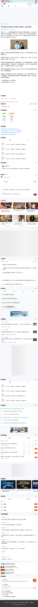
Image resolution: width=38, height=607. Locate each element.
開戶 (36, 444)
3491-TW (7, 32)
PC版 (5, 602)
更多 (35, 261)
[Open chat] (35, 6)
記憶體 (4, 504)
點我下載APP (13, 82)
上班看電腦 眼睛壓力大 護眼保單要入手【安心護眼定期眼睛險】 (18, 224)
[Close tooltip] (35, 8)
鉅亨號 (12, 602)
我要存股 (35, 103)
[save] (29, 6)
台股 (2, 23)
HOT (5, 144)
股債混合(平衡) (6, 445)
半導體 (4, 510)
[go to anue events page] (33, 3)
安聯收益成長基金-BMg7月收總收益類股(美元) (9, 443)
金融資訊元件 (27, 602)
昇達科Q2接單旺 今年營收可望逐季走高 (8, 134)
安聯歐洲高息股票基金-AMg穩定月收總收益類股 (9, 452)
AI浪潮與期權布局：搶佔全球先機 (9, 80)
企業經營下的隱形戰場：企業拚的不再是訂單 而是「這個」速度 (6, 211)
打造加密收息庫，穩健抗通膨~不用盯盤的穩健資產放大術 (15, 154)
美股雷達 (6, 329)
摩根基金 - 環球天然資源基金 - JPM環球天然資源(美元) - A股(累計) (12, 456)
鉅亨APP (8, 602)
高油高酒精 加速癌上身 (18, 210)
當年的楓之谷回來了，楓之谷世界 (5, 224)
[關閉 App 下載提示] (1, 1)
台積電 (4, 507)
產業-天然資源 (6, 458)
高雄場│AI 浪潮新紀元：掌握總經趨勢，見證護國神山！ (16, 158)
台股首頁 (31, 103)
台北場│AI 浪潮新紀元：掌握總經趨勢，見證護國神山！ (16, 149)
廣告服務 (22, 602)
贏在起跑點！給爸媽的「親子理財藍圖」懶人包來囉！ (10, 101)
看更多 (36, 137)
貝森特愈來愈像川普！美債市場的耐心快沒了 (31, 211)
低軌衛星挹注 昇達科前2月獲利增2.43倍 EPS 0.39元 (10, 132)
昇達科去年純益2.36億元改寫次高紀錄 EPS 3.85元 (10, 129)
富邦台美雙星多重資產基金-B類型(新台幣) (8, 447)
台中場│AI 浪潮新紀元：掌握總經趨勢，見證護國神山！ (16, 144)
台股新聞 (6, 23)
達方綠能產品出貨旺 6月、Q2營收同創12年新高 (10, 194)
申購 (36, 448)
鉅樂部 (15, 602)
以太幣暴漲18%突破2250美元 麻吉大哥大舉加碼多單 (32, 224)
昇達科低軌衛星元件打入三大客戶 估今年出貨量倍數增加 (11, 130)
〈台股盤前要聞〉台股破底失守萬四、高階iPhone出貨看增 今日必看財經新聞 (16, 189)
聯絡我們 (31, 602)
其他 (4, 453)
